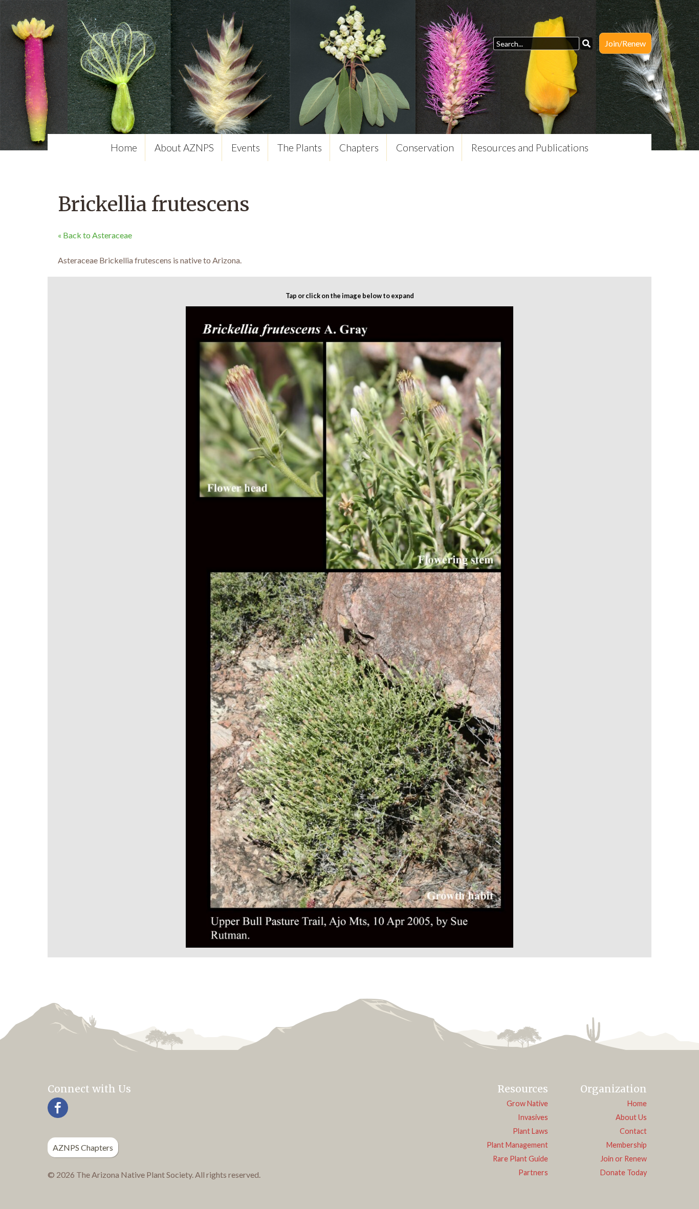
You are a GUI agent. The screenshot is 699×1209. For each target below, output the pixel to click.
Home (124, 147)
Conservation (425, 147)
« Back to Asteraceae (95, 235)
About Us (631, 1117)
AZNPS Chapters (83, 1147)
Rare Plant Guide (520, 1158)
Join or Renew (623, 1158)
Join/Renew (625, 43)
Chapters (359, 147)
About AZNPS (184, 147)
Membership (626, 1144)
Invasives (533, 1117)
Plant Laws (530, 1131)
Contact (633, 1131)
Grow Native (527, 1103)
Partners (533, 1172)
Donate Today (623, 1172)
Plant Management (517, 1144)
